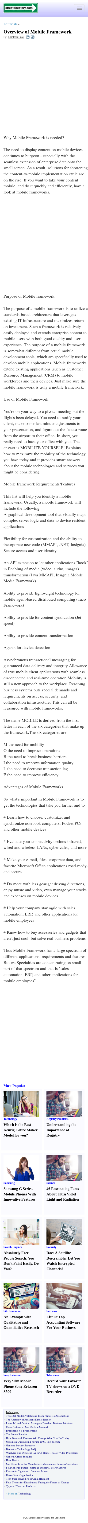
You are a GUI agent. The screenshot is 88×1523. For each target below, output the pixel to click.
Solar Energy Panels (17, 1467)
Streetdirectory (37, 1518)
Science (50, 1183)
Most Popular (14, 1086)
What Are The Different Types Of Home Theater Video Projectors (41, 1452)
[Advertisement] (44, 88)
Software (51, 1311)
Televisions (52, 1375)
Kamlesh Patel (16, 37)
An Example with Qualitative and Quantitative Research (21, 1322)
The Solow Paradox (16, 1434)
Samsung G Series (18, 1189)
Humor (44, 1478)
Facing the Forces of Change (53, 1482)
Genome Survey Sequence (20, 1445)
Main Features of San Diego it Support (27, 1426)
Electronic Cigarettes (17, 1471)
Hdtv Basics (12, 1460)
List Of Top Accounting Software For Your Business (63, 1322)
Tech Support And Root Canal (22, 1478)
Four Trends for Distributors (21, 1482)
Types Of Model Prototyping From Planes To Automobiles (37, 1415)
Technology (10, 1119)
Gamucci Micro (39, 1471)
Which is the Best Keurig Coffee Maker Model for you (21, 1130)
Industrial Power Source (53, 1467)
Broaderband (30, 1430)
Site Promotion (12, 1311)
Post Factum (53, 1441)
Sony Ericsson (12, 1375)
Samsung (9, 1183)
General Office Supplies (19, 1456)
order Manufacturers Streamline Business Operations (49, 1463)
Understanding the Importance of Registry (61, 1130)
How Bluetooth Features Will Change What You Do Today (37, 1438)
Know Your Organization (20, 1475)
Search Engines (13, 1247)
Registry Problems (57, 1119)
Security (51, 1247)
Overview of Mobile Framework (38, 32)
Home (33, 1467)
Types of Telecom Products (20, 1486)
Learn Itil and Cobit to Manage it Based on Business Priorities (39, 1423)
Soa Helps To (13, 1463)
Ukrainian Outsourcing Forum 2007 (25, 1441)
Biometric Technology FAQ (21, 1449)
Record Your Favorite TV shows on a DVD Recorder (63, 1386)
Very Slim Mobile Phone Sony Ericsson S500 (20, 1386)
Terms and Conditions (55, 1518)
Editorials (10, 24)
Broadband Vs (14, 1430)
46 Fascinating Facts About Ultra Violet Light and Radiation (62, 1194)
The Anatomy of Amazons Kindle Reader (28, 1419)
